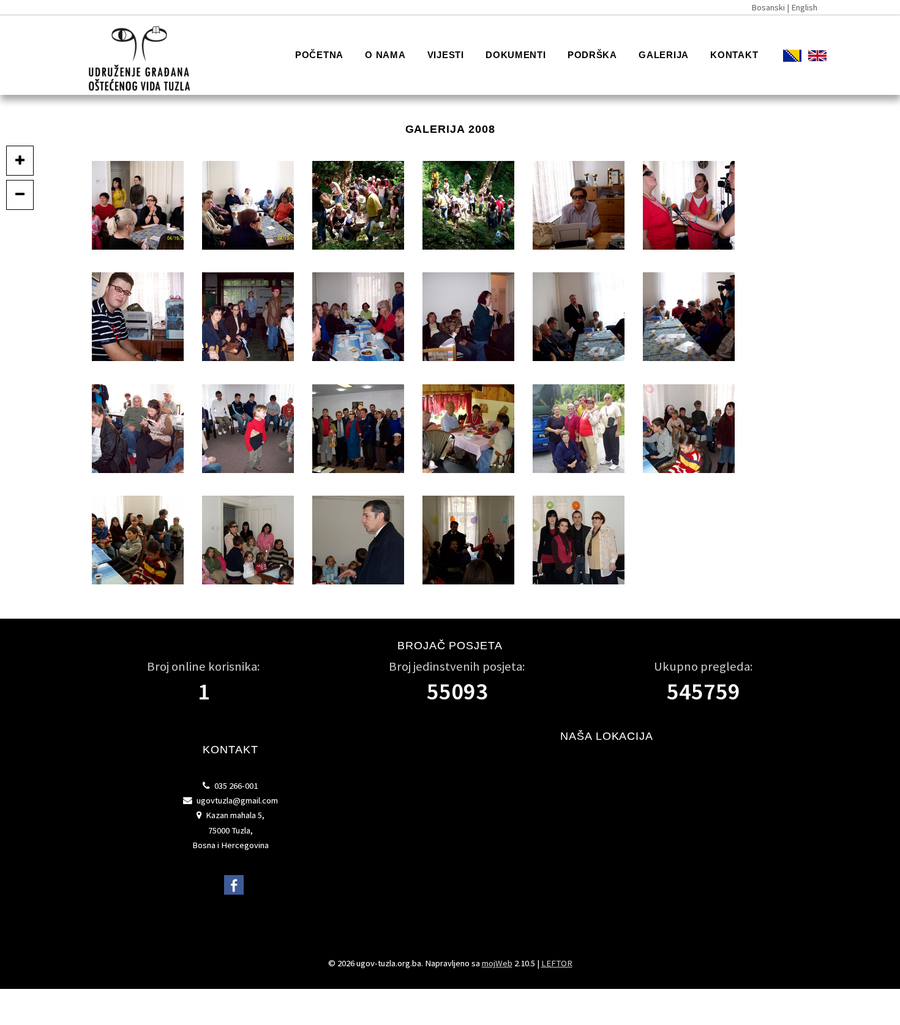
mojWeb (497, 963)
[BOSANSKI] (781, 57)
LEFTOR (556, 963)
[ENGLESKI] (806, 57)
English (804, 7)
